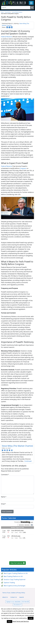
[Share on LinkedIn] (11, 27)
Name (3, 497)
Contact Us (13, 597)
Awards (21, 597)
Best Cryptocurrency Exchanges (14, 586)
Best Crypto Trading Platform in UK (16, 573)
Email (3, 504)
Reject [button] (9, 621)
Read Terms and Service (21, 621)
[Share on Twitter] (9, 27)
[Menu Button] (31, 3)
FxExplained (13, 3)
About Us (5, 597)
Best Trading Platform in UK (13, 576)
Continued (28, 461)
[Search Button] (32, 7)
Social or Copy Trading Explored (14, 579)
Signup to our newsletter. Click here (16, 601)
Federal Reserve (6, 37)
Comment (5, 475)
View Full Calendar (16, 563)
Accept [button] (30, 618)
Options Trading (9, 583)
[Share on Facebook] (7, 27)
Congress (23, 168)
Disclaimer (17, 605)
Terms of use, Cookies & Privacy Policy (13, 593)
